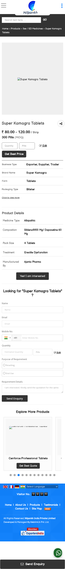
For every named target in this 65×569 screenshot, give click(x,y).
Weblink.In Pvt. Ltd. (39, 522)
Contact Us (21, 508)
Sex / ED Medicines (33, 28)
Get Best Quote (23, 465)
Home (5, 28)
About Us (20, 504)
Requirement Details (12, 382)
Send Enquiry (35, 564)
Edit (44, 145)
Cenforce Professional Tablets (23, 458)
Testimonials (51, 504)
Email (4, 317)
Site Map (37, 508)
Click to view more (11, 197)
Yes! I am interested (32, 276)
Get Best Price (14, 154)
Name (5, 303)
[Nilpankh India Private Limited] (30, 7)
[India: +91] (7, 338)
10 (46, 475)
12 (54, 475)
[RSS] (47, 508)
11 (50, 475)
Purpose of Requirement (14, 359)
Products (15, 28)
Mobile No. (7, 331)
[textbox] (22, 20)
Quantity (6, 345)
